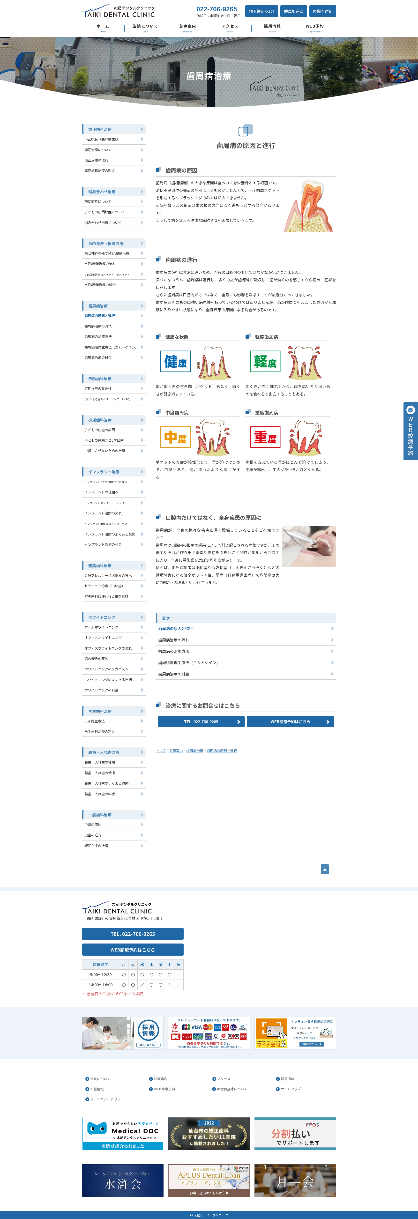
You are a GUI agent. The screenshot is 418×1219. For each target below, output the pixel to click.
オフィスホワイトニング (103, 637)
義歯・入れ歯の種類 (99, 762)
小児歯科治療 (100, 420)
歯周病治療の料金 (173, 674)
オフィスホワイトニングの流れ (108, 648)
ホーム (103, 26)
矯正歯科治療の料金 (99, 170)
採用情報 (272, 26)
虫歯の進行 (92, 834)
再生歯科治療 (100, 711)
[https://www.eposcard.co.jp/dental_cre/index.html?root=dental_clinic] (295, 1133)
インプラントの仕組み (101, 491)
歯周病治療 (98, 306)
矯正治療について (98, 149)
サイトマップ (291, 1089)
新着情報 (97, 1089)
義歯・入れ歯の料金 (99, 793)
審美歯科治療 (100, 565)
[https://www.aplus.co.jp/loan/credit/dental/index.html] (209, 1180)
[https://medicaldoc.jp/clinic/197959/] (123, 1133)
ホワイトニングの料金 (101, 689)
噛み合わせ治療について (103, 222)
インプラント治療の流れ (103, 512)
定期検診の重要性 (98, 388)
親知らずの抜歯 (96, 845)
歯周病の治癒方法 (173, 651)
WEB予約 (315, 26)
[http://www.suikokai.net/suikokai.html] (123, 1180)
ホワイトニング (101, 617)
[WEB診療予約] (410, 431)
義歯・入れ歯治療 (103, 752)
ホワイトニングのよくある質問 (108, 679)
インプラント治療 (103, 472)
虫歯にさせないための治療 (104, 450)
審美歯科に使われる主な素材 (106, 596)
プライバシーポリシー (107, 1099)
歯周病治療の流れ (173, 640)
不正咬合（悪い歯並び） (103, 138)
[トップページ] (134, 11)
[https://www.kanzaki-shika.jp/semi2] (295, 1180)
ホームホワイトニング (101, 627)
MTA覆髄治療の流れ (100, 263)
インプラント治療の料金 (103, 544)
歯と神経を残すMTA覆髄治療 (106, 253)
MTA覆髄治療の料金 (100, 284)
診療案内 (187, 26)
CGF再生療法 (94, 720)
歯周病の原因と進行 (175, 628)
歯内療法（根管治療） (107, 243)
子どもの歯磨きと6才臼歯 (104, 440)
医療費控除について (232, 1089)
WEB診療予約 (164, 1089)
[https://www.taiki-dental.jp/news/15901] (295, 1033)
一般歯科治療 (100, 815)
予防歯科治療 (100, 378)
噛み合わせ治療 (101, 191)
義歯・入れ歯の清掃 (99, 772)
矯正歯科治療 (100, 129)
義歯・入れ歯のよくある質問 (106, 783)
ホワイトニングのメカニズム (106, 668)
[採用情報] (122, 1033)
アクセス (230, 26)
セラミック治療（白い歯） (104, 585)
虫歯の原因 (92, 824)
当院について (145, 26)
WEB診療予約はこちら (290, 721)
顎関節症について (98, 201)
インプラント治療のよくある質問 (109, 533)
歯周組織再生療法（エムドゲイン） (189, 662)
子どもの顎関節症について (104, 211)
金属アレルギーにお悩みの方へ (108, 575)
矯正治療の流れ (96, 160)
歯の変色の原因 (96, 658)
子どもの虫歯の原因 (99, 429)
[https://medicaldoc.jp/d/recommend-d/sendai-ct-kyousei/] (209, 1133)
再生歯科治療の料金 (99, 731)
